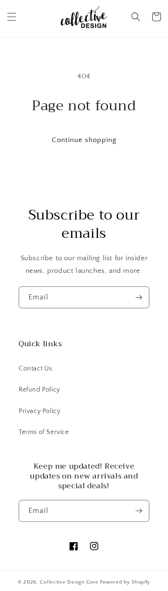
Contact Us (35, 368)
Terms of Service (44, 432)
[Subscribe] (138, 297)
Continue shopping (84, 140)
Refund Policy (39, 389)
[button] (11, 17)
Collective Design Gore (69, 582)
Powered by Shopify (125, 582)
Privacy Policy (39, 411)
